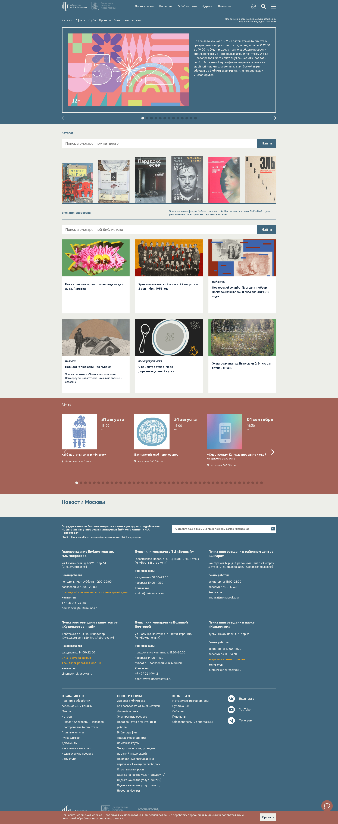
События (178, 711)
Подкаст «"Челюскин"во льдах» (88, 367)
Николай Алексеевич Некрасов (83, 722)
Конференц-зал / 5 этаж (78, 461)
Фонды (66, 711)
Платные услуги (73, 732)
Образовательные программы (192, 722)
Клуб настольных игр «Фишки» (84, 454)
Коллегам (165, 6)
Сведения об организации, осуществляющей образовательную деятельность (250, 20)
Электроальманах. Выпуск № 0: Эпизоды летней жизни (241, 366)
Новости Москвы (128, 790)
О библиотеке (187, 6)
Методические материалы (190, 700)
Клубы (92, 20)
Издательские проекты (77, 753)
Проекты (105, 20)
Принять (268, 817)
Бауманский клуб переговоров (156, 454)
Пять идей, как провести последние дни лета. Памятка (94, 286)
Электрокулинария (150, 361)
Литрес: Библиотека (131, 700)
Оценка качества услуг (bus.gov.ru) (141, 774)
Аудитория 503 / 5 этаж (151, 461)
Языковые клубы (128, 743)
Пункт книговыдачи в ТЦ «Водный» (164, 552)
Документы (69, 743)
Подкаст (70, 361)
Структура (69, 759)
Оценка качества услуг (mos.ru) (138, 785)
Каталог (67, 20)
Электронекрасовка (127, 20)
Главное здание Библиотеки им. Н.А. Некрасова (88, 554)
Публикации (180, 706)
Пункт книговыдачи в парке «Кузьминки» (231, 625)
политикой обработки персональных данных (92, 818)
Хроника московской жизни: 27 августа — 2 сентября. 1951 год (168, 286)
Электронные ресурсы (132, 716)
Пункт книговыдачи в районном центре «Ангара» (240, 554)
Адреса (207, 6)
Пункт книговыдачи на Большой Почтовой (161, 625)
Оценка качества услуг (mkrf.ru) (139, 780)
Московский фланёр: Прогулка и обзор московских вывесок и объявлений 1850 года (240, 292)
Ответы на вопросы (130, 769)
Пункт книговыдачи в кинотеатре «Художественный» (90, 625)
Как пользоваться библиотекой (138, 706)
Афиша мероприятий (131, 737)
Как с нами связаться (76, 748)
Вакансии (224, 6)
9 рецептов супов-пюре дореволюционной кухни (156, 369)
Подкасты (218, 281)
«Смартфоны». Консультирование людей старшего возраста (236, 456)
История (67, 716)
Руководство (71, 737)
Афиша (80, 20)
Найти (267, 143)
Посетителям (144, 6)
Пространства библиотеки (80, 727)
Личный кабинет (128, 711)
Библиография (127, 732)
